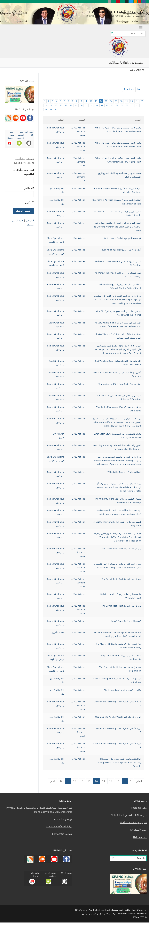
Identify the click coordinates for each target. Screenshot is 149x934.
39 (127, 105)
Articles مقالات (78, 127)
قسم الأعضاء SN (138, 829)
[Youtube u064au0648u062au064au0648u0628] (139, 1)
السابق (139, 781)
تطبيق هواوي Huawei (10, 135)
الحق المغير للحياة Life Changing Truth (112, 12)
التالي (52, 781)
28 (71, 105)
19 (126, 101)
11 (86, 101)
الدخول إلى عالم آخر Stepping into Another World (118, 717)
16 (111, 101)
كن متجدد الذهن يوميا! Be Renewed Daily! (122, 238)
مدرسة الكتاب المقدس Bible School (129, 815)
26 (61, 105)
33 (96, 105)
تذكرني (28, 202)
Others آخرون (57, 632)
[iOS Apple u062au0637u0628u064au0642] (109, 1)
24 (51, 105)
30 (81, 105)
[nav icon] (140, 27)
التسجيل (30, 220)
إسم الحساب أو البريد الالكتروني (23, 172)
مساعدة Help (140, 837)
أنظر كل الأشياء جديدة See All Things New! (121, 249)
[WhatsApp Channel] (122, 1)
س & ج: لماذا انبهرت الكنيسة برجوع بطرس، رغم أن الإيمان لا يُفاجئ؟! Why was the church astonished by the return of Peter (118, 487)
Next (139, 89)
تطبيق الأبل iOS (66, 873)
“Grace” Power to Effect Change (126, 621)
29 (76, 105)
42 (46, 109)
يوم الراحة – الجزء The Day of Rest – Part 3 (121, 579)
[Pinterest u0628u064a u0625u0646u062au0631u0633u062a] (118, 1)
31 (86, 105)
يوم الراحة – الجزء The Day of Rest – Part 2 (121, 605)
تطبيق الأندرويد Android (20, 135)
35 (107, 105)
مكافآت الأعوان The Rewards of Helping (122, 690)
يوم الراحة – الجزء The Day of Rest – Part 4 (121, 548)
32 (91, 105)
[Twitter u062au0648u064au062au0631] (131, 1)
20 (131, 101)
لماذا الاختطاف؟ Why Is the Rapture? (124, 472)
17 (116, 101)
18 (121, 101)
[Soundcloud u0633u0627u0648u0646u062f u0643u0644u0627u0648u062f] (135, 1)
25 (56, 105)
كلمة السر (29, 188)
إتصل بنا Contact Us (62, 834)
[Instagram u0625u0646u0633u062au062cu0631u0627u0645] (126, 1)
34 (102, 105)
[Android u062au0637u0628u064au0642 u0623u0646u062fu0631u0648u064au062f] (114, 1)
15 (106, 101)
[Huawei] (105, 1)
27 (66, 105)
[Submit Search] (112, 34)
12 (91, 101)
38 (122, 105)
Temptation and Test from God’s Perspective (120, 384)
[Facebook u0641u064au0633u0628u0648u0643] (144, 1)
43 (51, 109)
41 (137, 105)
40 (132, 105)
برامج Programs (138, 807)
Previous (129, 89)
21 (136, 101)
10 (81, 101)
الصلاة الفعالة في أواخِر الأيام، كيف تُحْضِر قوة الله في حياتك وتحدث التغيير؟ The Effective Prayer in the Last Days (116, 227)
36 (112, 105)
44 (56, 109)
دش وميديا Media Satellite (133, 822)
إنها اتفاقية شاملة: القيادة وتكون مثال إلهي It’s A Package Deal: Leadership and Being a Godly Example (119, 762)
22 (142, 101)
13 (96, 101)
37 (117, 105)
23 (46, 105)
